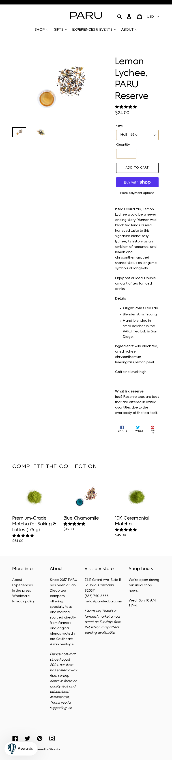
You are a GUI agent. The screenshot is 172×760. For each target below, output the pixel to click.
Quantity (123, 144)
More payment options (137, 193)
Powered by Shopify (46, 749)
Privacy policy (23, 601)
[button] (126, 107)
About (17, 580)
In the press (21, 590)
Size (119, 126)
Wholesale (21, 596)
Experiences (22, 585)
